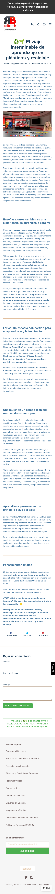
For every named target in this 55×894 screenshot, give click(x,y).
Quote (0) (53, 668)
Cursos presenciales (15, 795)
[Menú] (50, 24)
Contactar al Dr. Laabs (16, 751)
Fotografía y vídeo (14, 781)
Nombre (6, 661)
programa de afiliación (16, 810)
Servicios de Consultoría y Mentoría (22, 758)
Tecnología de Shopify (40, 885)
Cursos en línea (13, 788)
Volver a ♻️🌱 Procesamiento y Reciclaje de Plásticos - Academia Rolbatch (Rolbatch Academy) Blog (27, 724)
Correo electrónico (10, 673)
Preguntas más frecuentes (18, 766)
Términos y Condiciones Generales (22, 773)
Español (26, 869)
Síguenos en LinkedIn (16, 803)
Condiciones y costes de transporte (22, 817)
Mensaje (6, 684)
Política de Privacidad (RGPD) (20, 825)
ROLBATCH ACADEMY (22, 885)
